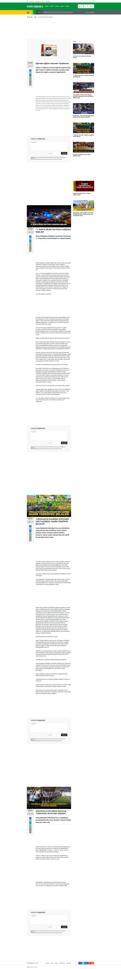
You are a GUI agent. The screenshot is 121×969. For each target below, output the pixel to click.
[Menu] (80, 6)
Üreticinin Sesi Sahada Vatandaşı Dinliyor (52, 12)
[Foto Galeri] (93, 1)
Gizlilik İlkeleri (62, 963)
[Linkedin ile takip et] (86, 963)
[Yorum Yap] (30, 84)
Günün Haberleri (38, 1)
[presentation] (31, 12)
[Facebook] (30, 70)
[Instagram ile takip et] (89, 963)
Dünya (67, 6)
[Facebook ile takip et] (80, 963)
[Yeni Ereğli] (35, 6)
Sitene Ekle (48, 1)
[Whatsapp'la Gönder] (30, 77)
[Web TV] (90, 1)
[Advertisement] (19, 37)
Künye (47, 6)
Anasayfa (47, 963)
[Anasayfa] (27, 1)
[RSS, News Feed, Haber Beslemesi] (92, 963)
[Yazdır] (30, 82)
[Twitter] (30, 73)
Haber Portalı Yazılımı (33, 967)
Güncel (52, 6)
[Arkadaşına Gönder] (30, 80)
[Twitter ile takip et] (83, 963)
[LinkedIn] (30, 75)
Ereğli (57, 6)
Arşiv (43, 1)
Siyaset (62, 6)
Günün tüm (90, 12)
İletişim (56, 963)
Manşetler (31, 1)
